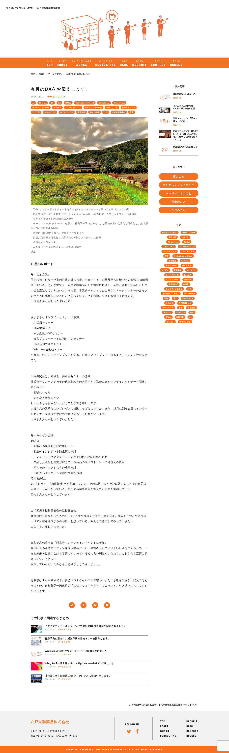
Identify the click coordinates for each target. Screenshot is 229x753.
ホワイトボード (172, 279)
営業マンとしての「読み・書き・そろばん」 (185, 119)
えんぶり (169, 303)
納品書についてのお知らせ (185, 147)
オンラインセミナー (40, 108)
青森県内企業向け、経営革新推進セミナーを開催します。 (77, 638)
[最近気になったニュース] (165, 97)
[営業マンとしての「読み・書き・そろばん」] (165, 121)
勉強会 (168, 317)
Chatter (42, 103)
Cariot (187, 242)
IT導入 (68, 103)
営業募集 (177, 270)
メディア (167, 312)
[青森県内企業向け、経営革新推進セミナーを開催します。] (36, 641)
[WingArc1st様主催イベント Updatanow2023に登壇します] (36, 666)
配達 (180, 308)
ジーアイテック (172, 275)
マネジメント (49, 112)
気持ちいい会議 (188, 232)
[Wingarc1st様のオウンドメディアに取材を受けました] (36, 654)
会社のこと (177, 98)
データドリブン (55, 74)
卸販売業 (180, 317)
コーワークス (167, 308)
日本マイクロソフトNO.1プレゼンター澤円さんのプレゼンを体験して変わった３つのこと (185, 135)
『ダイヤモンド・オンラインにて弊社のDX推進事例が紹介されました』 (85, 626)
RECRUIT (191, 721)
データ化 (36, 112)
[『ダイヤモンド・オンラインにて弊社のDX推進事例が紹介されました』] (36, 629)
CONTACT (192, 731)
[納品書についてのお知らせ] (165, 149)
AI (33, 103)
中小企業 (81, 112)
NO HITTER (189, 294)
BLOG (41, 74)
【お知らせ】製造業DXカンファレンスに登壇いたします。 (78, 675)
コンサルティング (73, 108)
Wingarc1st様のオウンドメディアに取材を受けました (76, 651)
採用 (192, 312)
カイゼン (57, 108)
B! (95, 605)
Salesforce (104, 103)
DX (52, 103)
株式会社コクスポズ (170, 294)
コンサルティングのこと (178, 185)
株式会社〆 (173, 284)
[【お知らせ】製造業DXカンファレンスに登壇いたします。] (36, 678)
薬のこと (178, 176)
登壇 (166, 298)
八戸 (105, 112)
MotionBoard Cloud (85, 103)
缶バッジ (185, 261)
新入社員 (187, 275)
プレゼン (170, 322)
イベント (185, 237)
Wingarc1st (119, 103)
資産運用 (191, 308)
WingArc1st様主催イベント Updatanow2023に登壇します (79, 663)
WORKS (164, 731)
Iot (59, 103)
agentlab (180, 312)
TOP (33, 74)
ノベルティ (191, 270)
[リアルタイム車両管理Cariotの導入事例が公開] (165, 109)
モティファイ (168, 247)
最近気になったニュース (184, 94)
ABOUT (164, 726)
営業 (131, 112)
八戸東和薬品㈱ (118, 112)
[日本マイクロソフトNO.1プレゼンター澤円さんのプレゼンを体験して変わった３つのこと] (165, 136)
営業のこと (177, 112)
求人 (175, 298)
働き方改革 (94, 112)
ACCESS (191, 735)
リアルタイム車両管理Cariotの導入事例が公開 (184, 107)
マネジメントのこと (178, 193)
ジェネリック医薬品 (93, 108)
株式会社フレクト (169, 232)
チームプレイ (112, 108)
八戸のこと (178, 210)
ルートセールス (66, 112)
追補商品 (172, 261)
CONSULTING (168, 735)
